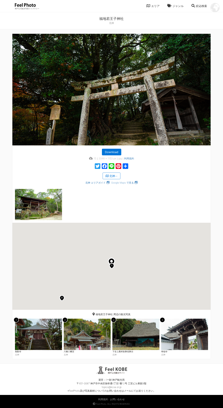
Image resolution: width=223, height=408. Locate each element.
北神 (113, 176)
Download (111, 152)
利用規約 (129, 158)
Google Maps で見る (122, 182)
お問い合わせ (117, 399)
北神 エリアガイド (95, 182)
